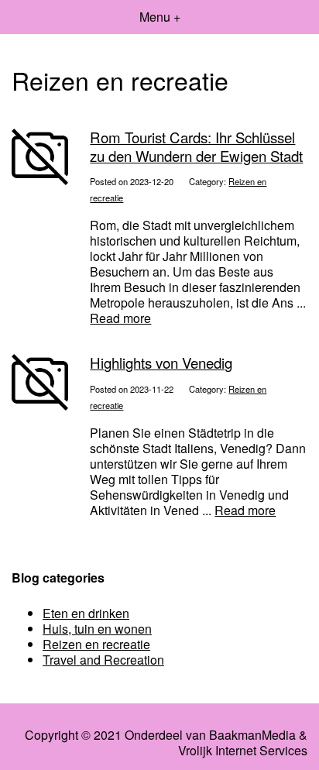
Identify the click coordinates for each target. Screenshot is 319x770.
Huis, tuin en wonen (97, 629)
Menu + (159, 17)
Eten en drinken (86, 613)
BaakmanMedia (252, 735)
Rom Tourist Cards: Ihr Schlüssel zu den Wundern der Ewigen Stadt (196, 146)
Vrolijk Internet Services (242, 750)
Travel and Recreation (103, 660)
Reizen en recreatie (96, 644)
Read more (120, 318)
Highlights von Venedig (161, 362)
